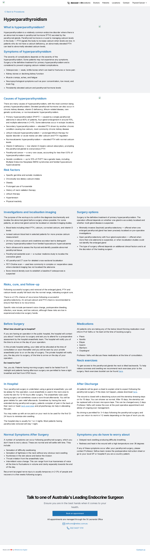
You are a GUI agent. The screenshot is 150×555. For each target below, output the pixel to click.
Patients (105, 3)
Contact (126, 3)
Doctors (96, 3)
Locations (116, 3)
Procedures (85, 3)
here (121, 371)
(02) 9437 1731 (76, 528)
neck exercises (27, 406)
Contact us (140, 550)
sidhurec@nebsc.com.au (77, 523)
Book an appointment (75, 513)
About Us (74, 3)
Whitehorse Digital (21, 550)
